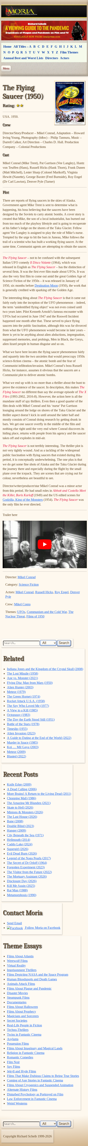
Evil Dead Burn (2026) (22, 853)
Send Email (14, 923)
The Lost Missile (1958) (22, 673)
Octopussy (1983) (18, 715)
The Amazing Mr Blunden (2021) (29, 803)
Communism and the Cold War (47, 612)
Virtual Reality (16, 965)
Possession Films (18, 1043)
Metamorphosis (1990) (21, 895)
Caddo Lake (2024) (19, 844)
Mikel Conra (22, 604)
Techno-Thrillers (17, 1030)
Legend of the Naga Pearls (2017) (29, 858)
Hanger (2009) (16, 830)
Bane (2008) (15, 821)
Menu (6, 68)
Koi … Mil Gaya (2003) (22, 747)
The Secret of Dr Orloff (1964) (27, 862)
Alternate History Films (22, 1089)
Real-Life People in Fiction (24, 1025)
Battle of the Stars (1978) (23, 724)
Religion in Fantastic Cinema (25, 1053)
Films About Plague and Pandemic (29, 988)
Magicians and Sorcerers (23, 1016)
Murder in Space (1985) (22, 742)
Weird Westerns (17, 1103)
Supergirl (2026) (17, 849)
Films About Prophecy (21, 1011)
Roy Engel (62, 592)
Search (64, 643)
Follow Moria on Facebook (42, 927)
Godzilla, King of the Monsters (23, 499)
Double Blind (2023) (20, 826)
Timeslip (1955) (17, 729)
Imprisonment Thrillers (21, 970)
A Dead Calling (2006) (22, 789)
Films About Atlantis (20, 956)
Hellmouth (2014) (18, 839)
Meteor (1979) (16, 692)
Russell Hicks (44, 592)
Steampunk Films (18, 997)
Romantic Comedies (20, 1057)
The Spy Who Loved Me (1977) (28, 705)
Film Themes (69, 52)
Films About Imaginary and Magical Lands (34, 1048)
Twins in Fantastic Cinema (24, 1034)
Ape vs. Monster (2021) (22, 678)
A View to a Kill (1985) (22, 710)
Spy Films (13, 1066)
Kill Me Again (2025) (21, 885)
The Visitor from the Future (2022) (29, 872)
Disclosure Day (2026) (21, 881)
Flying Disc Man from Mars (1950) (30, 682)
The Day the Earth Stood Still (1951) (31, 719)
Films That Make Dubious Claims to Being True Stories (43, 1076)
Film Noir (13, 1062)
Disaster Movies (17, 993)
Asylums (12, 1039)
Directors (51, 58)
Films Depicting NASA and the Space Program (37, 974)
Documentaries (16, 1002)
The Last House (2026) (22, 816)
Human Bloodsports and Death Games (32, 979)
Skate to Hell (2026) (20, 807)
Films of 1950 (35, 616)
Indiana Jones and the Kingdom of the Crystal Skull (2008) (45, 669)
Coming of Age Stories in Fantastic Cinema (35, 1080)
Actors (64, 58)
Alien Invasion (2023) (21, 733)
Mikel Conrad (27, 577)
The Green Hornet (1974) (23, 696)
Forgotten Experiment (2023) (26, 867)
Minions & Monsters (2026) (25, 812)
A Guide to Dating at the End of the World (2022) (39, 738)
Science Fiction (29, 584)
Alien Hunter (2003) (20, 687)
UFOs (21, 612)
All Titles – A (23, 46)
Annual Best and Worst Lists (23, 58)
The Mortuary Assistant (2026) (27, 876)
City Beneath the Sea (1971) (25, 835)
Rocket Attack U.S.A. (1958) (26, 701)
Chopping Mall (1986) (21, 798)
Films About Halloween (22, 1007)
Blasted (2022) (16, 756)
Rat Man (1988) (17, 890)
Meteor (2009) (16, 752)
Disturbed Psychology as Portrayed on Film (35, 1094)
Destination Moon (46, 285)
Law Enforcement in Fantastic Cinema (32, 1099)
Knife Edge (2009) (19, 784)
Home (7, 46)
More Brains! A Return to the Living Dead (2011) (39, 793)
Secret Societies (17, 1020)
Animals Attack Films (21, 984)
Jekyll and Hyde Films (21, 1071)
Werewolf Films (17, 961)
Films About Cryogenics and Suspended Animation (40, 1085)
